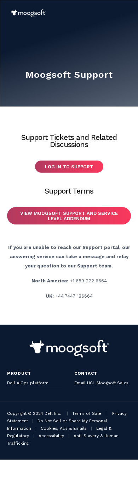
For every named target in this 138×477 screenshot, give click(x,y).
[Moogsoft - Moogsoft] (28, 13)
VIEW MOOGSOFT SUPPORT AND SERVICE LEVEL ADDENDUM (69, 216)
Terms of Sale (86, 413)
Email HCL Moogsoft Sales (101, 382)
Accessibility (51, 435)
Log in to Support (69, 166)
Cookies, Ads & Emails (64, 428)
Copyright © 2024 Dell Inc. (34, 413)
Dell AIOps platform (27, 382)
